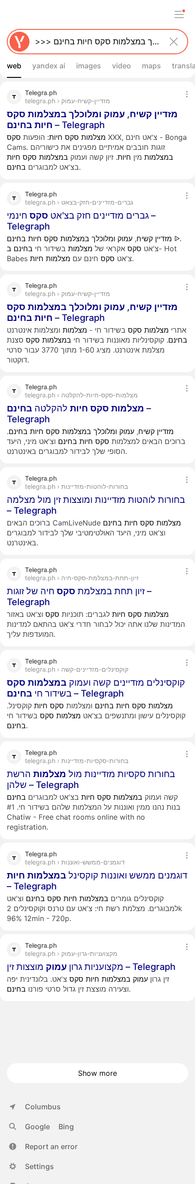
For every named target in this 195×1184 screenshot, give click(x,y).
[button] (43, 1146)
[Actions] (186, 94)
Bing (66, 1126)
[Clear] (173, 41)
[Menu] (179, 14)
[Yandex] (19, 42)
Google (37, 1126)
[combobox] (95, 41)
